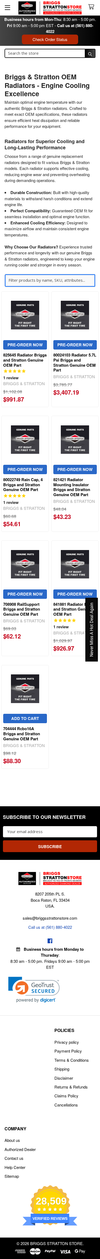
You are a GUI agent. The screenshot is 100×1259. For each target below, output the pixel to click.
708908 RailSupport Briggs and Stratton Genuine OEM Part (21, 609)
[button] (34, 989)
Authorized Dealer (20, 1149)
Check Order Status (50, 39)
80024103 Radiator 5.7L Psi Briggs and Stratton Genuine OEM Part (74, 362)
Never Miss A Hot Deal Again (91, 630)
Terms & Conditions (71, 1060)
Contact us (14, 1158)
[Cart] (92, 7)
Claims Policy (66, 1095)
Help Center (15, 1167)
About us (12, 1140)
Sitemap (12, 1176)
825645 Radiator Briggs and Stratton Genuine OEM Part (25, 360)
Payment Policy (68, 1051)
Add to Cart (25, 718)
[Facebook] (50, 941)
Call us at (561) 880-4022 (50, 927)
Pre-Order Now (25, 345)
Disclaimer (63, 1078)
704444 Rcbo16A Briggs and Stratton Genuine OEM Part (21, 734)
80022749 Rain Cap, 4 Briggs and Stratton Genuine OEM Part (23, 485)
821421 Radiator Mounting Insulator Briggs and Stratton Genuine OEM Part (71, 487)
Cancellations (66, 1105)
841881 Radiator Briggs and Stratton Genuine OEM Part (75, 609)
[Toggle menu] (7, 7)
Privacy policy (66, 1042)
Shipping (61, 1069)
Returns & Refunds (71, 1087)
